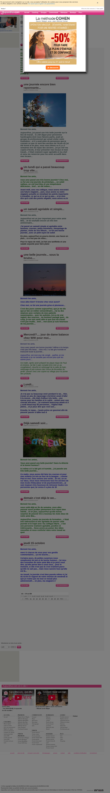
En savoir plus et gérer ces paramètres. (41, 4)
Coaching (35, 12)
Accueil (26, 12)
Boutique (73, 12)
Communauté (53, 12)
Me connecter (91, 8)
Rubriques (64, 12)
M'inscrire (83, 8)
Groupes (44, 12)
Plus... (81, 12)
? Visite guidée (99, 8)
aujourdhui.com (10, 12)
